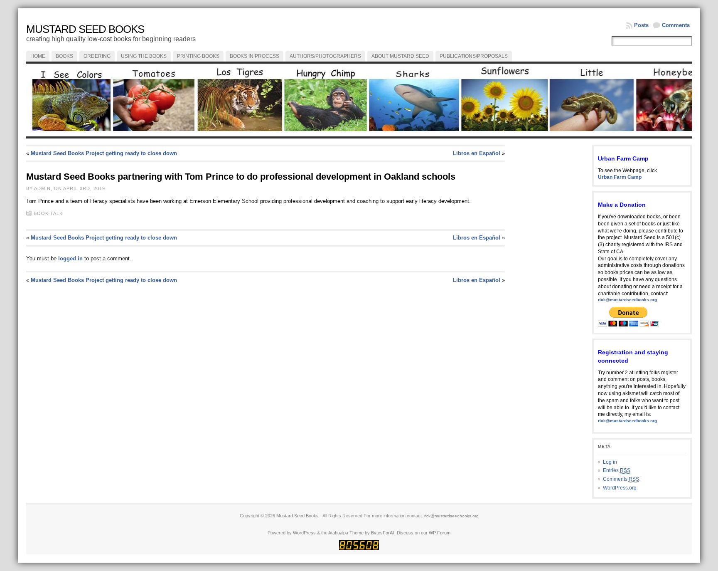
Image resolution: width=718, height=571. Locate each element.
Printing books (198, 56)
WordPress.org (620, 488)
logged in (70, 258)
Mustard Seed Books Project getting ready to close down (104, 153)
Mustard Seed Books (85, 29)
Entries (616, 470)
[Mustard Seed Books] (359, 100)
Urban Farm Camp (620, 177)
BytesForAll (382, 532)
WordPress (304, 532)
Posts (641, 25)
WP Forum (439, 532)
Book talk (48, 213)
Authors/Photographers (325, 56)
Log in (610, 462)
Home (37, 56)
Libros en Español (476, 153)
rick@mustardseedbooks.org (627, 299)
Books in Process (254, 56)
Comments (676, 25)
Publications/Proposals (474, 56)
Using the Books (144, 56)
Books (64, 56)
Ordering (97, 56)
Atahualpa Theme (346, 532)
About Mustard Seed (400, 56)
